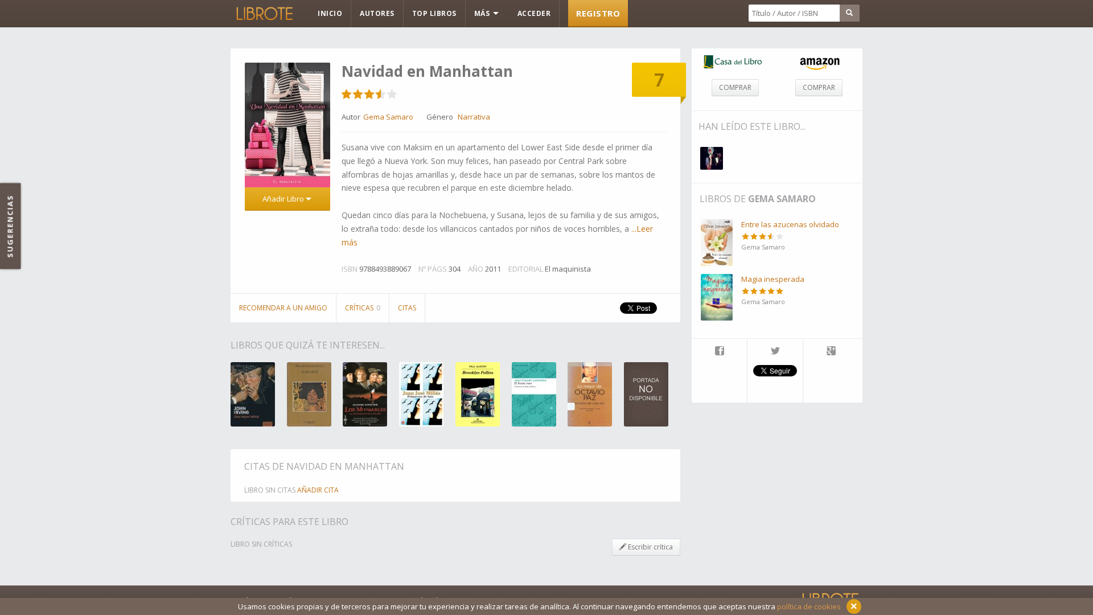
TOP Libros (434, 13)
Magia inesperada (772, 279)
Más (483, 13)
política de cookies (809, 606)
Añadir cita (318, 490)
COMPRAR (735, 87)
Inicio (330, 13)
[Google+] (831, 352)
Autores (377, 13)
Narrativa (474, 117)
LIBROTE (263, 13)
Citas (407, 308)
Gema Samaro (782, 198)
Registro (598, 13)
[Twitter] (775, 352)
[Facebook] (719, 352)
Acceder (534, 13)
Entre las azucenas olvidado (790, 224)
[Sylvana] (711, 158)
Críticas (362, 308)
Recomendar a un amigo (283, 308)
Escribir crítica (649, 547)
